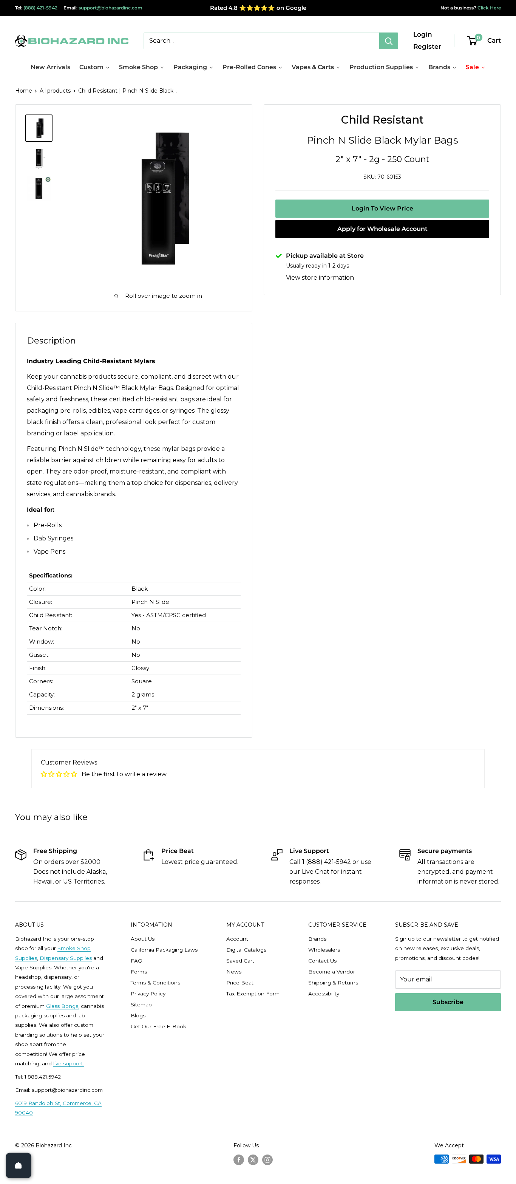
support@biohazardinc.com (110, 8)
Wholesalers (324, 950)
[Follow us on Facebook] (238, 1160)
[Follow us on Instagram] (267, 1160)
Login (422, 34)
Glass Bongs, (62, 1006)
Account (237, 939)
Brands (317, 939)
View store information (320, 277)
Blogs (138, 1015)
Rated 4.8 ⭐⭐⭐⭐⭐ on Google (258, 7)
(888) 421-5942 (40, 8)
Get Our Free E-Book (158, 1026)
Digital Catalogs (246, 950)
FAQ (136, 961)
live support (68, 1063)
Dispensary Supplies (66, 958)
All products (55, 90)
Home (23, 90)
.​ (83, 1063)
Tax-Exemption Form (253, 994)
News (233, 972)
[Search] (388, 41)
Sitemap (141, 1004)
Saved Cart (240, 961)
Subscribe (448, 1002)
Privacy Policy (148, 994)
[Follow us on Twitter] (253, 1160)
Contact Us (322, 961)
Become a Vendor (331, 972)
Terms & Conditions (155, 983)
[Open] (18, 1165)
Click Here (488, 8)
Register (427, 46)
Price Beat (239, 983)
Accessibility (323, 994)
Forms (139, 972)
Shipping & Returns (333, 983)
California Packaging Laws (164, 950)
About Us (142, 939)
